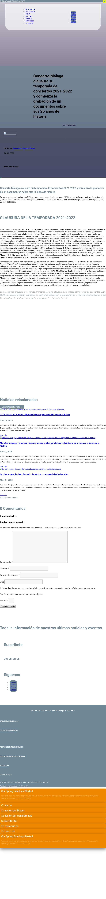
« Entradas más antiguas (9, 497)
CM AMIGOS (30, 21)
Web (2, 582)
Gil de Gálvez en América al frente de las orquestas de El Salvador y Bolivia (35, 414)
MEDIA (28, 14)
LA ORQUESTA (30, 9)
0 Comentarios (69, 125)
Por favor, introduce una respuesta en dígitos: (21, 594)
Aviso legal (23, 786)
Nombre (4, 568)
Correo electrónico (9, 575)
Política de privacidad (8, 786)
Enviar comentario (8, 606)
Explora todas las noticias (12, 407)
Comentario (6, 562)
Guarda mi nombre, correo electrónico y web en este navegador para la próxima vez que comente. (49, 588)
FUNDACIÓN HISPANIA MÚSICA (12, 1)
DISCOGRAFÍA (30, 12)
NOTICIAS (29, 16)
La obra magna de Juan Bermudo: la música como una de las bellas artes (34, 474)
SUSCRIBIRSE (12, 659)
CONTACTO (29, 23)
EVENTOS (29, 19)
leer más (3, 435)
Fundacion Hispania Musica (24, 148)
